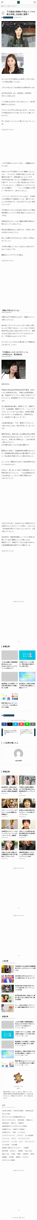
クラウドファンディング (8, 1135)
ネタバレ (13, 1138)
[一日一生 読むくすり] (18, 2)
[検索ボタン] (34, 2)
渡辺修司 (20, 1151)
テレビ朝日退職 (29, 1135)
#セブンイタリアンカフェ (8, 1120)
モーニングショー (29, 1141)
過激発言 (18, 1157)
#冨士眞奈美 (21, 1120)
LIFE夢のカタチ (6, 1132)
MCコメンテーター (8, 17)
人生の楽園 (14, 1144)
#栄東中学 (21, 1123)
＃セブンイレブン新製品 (8, 1160)
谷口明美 (11, 1157)
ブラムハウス (5, 1141)
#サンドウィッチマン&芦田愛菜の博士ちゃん (13, 1117)
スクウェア (20, 1135)
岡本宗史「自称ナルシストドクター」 (12, 1147)
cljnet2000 (18, 760)
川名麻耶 (26, 1147)
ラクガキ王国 (5, 1144)
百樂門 (18, 1154)
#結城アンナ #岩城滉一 (19, 1129)
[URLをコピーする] (32, 724)
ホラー (21, 1141)
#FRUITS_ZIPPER (18, 1110)
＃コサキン (25, 1157)
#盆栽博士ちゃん (6, 1129)
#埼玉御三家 (5, 1123)
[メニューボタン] (2, 2)
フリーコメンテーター (24, 1138)
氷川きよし (13, 1151)
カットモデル (21, 1132)
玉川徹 (13, 1154)
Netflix (14, 1132)
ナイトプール (5, 1138)
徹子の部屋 (5, 1151)
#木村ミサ (13, 1123)
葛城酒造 (4, 1157)
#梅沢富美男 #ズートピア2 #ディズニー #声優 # (14, 1126)
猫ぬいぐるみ (5, 1154)
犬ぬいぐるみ (28, 1151)
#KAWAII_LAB (29, 1110)
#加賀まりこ (29, 1120)
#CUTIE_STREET (6, 1110)
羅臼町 (32, 1154)
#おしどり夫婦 (6, 1114)
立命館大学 (25, 1154)
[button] (4, 724)
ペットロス (14, 1141)
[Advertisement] (17, 144)
